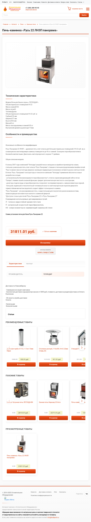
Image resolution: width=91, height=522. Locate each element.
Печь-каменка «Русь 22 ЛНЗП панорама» (18, 456)
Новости (44, 2)
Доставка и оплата (54, 2)
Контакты (73, 2)
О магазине (36, 2)
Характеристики (15, 264)
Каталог (29, 2)
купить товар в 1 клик (46, 252)
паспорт (29, 264)
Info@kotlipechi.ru (53, 517)
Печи (22, 24)
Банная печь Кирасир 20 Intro (50, 402)
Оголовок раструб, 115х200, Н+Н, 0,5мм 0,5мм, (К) (53, 350)
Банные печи (31, 24)
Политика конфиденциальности (41, 495)
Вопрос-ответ (65, 2)
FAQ (55, 492)
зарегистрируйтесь (19, 2)
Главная (5, 24)
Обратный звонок (31, 9)
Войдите (5, 2)
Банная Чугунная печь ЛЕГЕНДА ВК (20, 402)
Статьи (80, 2)
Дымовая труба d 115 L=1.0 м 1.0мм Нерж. (20, 350)
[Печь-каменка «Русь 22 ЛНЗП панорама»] (45, 65)
